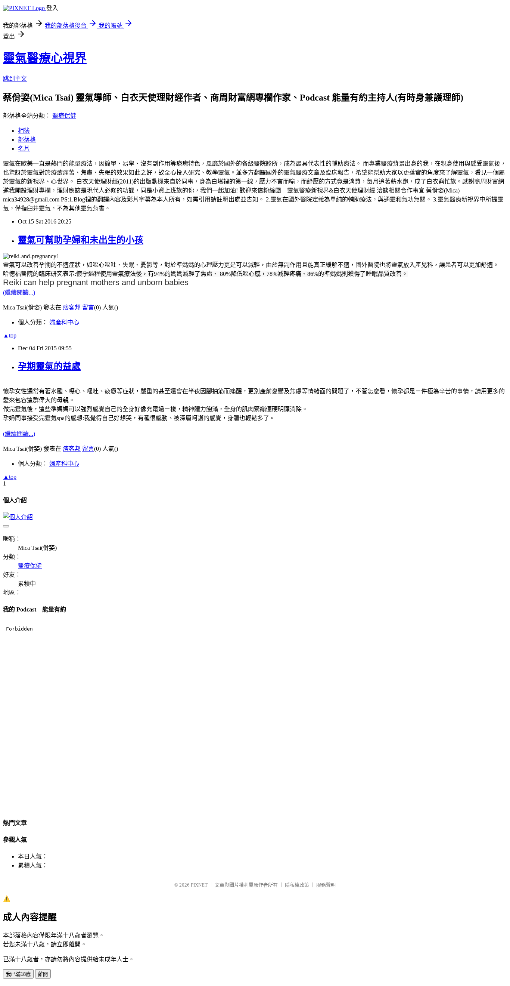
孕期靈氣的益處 (49, 366)
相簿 (24, 130)
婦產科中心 (64, 322)
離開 (43, 974)
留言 (88, 307)
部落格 (27, 139)
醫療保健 (64, 116)
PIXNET (199, 885)
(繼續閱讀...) (19, 292)
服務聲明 (326, 885)
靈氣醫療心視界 (45, 58)
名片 (24, 148)
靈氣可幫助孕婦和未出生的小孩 (80, 240)
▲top (9, 335)
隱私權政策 (297, 885)
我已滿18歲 (18, 974)
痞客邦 (72, 307)
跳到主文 (15, 79)
